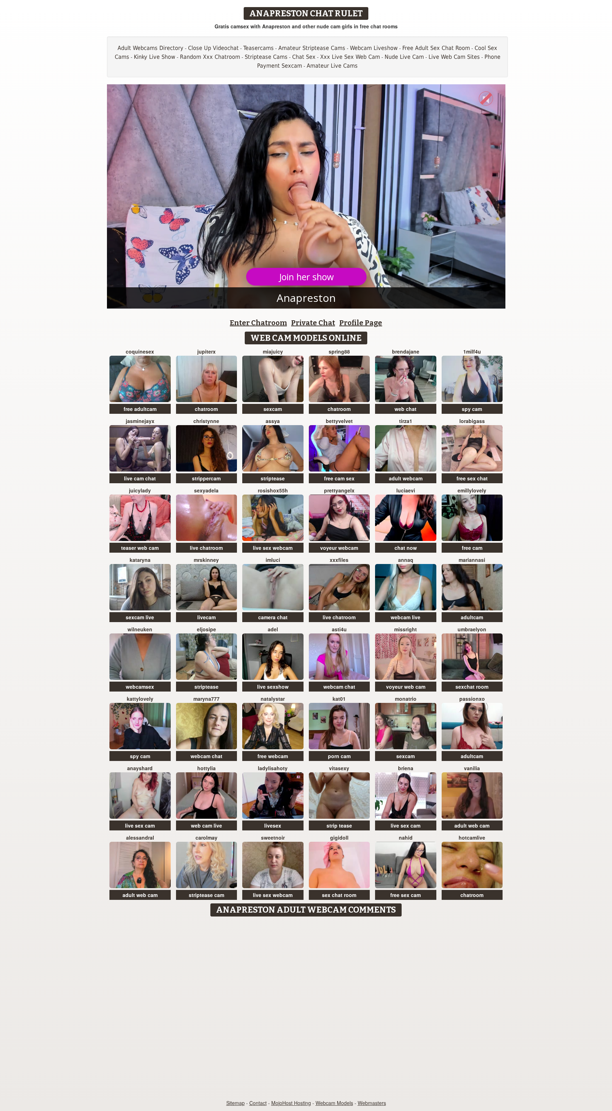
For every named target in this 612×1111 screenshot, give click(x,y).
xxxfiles (339, 559)
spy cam (472, 408)
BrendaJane (405, 351)
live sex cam (140, 825)
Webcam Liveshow (374, 48)
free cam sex (339, 478)
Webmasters (372, 1102)
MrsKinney (206, 559)
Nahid (406, 837)
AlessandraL (140, 837)
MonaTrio (405, 698)
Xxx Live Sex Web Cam (350, 56)
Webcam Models (334, 1102)
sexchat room (471, 686)
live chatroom (206, 547)
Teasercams (258, 48)
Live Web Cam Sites (454, 56)
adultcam (472, 617)
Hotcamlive (472, 837)
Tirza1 (405, 420)
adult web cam (471, 825)
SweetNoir (273, 837)
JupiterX (206, 351)
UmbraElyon (472, 629)
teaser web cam (140, 547)
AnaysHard (140, 768)
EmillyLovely (472, 490)
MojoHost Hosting (291, 1102)
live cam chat (140, 478)
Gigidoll (339, 837)
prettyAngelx (339, 490)
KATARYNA (140, 559)
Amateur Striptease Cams (311, 48)
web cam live (206, 825)
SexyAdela (206, 490)
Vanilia (472, 768)
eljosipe (206, 629)
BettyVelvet (339, 420)
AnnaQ (405, 559)
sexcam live (140, 617)
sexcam (273, 408)
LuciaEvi (405, 490)
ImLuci (273, 559)
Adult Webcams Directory (150, 48)
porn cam (339, 756)
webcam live (405, 617)
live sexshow (273, 686)
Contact (258, 1102)
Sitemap (235, 1102)
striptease (273, 478)
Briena (405, 768)
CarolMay (206, 837)
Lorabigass (472, 420)
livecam (206, 617)
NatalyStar (273, 698)
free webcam (272, 756)
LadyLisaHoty (273, 768)
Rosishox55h (273, 490)
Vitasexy (339, 768)
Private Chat (313, 322)
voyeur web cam (405, 686)
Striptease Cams (266, 56)
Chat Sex (304, 56)
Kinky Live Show (154, 56)
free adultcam (140, 408)
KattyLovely (140, 698)
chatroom (206, 408)
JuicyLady (140, 490)
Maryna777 (206, 698)
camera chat (273, 617)
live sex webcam (273, 547)
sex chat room (339, 894)
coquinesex (140, 351)
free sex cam (405, 894)
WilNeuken (140, 629)
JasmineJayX (140, 420)
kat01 (339, 698)
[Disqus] (306, 1008)
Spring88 (339, 351)
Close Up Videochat (213, 48)
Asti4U (339, 629)
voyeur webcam (339, 547)
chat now (406, 547)
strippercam (206, 478)
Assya (273, 420)
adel (273, 629)
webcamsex (140, 686)
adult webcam (406, 478)
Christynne (206, 420)
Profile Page (360, 322)
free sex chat (472, 478)
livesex (272, 825)
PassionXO (472, 698)
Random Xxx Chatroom (210, 56)
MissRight (405, 629)
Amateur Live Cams (332, 65)
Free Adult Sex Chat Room (436, 48)
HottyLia (206, 768)
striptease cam (206, 894)
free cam (472, 547)
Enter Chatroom (258, 322)
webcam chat (339, 686)
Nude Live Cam (404, 56)
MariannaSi (472, 559)
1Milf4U (472, 351)
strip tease (339, 825)
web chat (405, 408)
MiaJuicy (273, 351)
